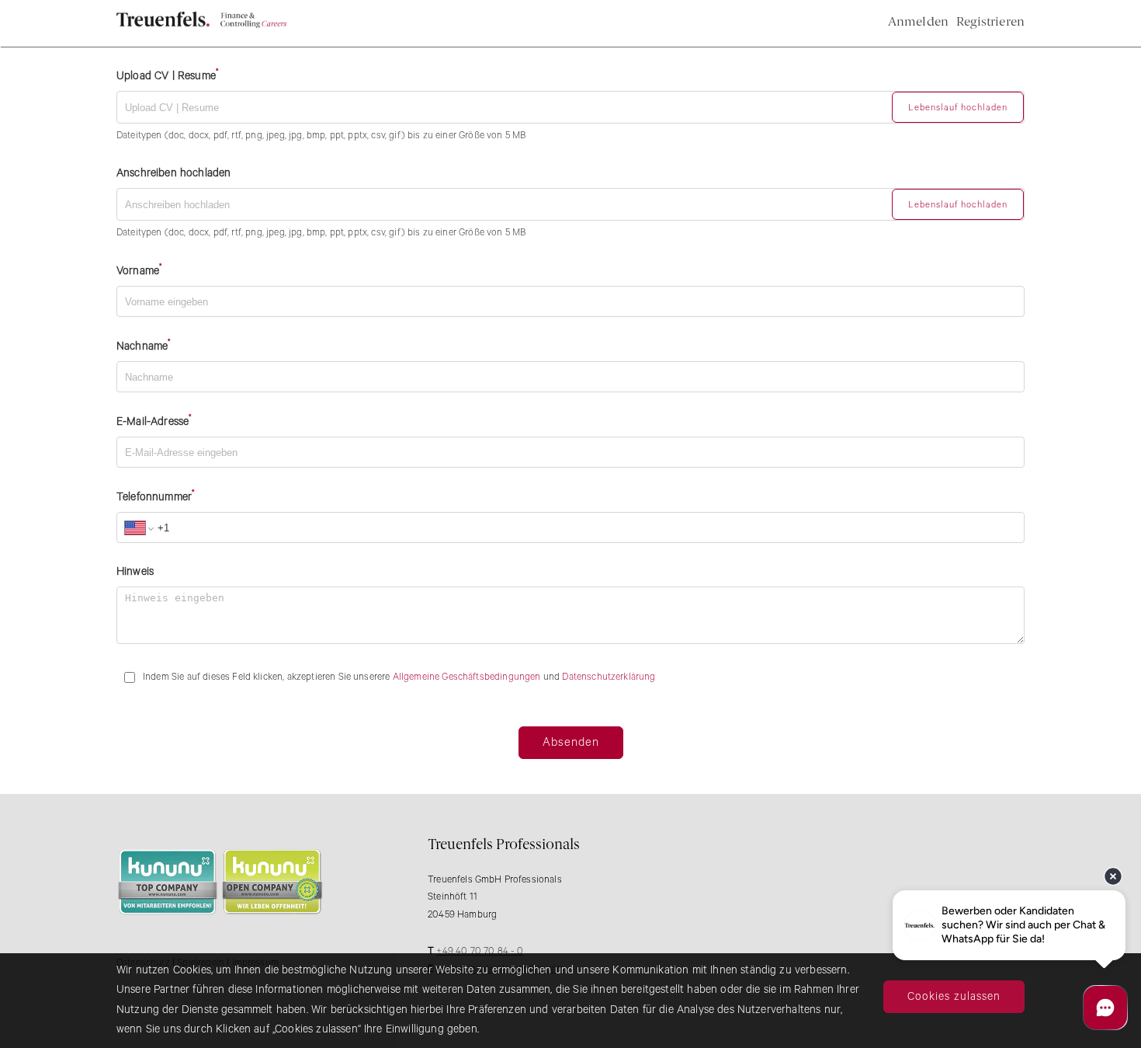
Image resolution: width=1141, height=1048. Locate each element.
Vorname (137, 272)
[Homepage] (201, 25)
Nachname (142, 347)
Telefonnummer (154, 498)
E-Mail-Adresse (152, 422)
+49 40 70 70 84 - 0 (479, 951)
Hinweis (135, 572)
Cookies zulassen (954, 997)
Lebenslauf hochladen (957, 108)
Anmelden (918, 22)
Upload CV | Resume (166, 76)
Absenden (571, 742)
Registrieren (990, 22)
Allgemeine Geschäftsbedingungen (467, 677)
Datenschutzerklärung (608, 677)
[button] (958, 106)
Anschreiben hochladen (173, 173)
